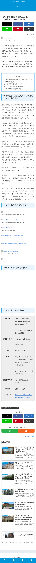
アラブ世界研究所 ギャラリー (15, 84)
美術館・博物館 (7, 408)
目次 (15, 76)
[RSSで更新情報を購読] (26, 431)
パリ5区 (16, 408)
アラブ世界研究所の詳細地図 (15, 86)
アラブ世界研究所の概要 (13, 89)
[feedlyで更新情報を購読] (9, 431)
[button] (29, 29)
